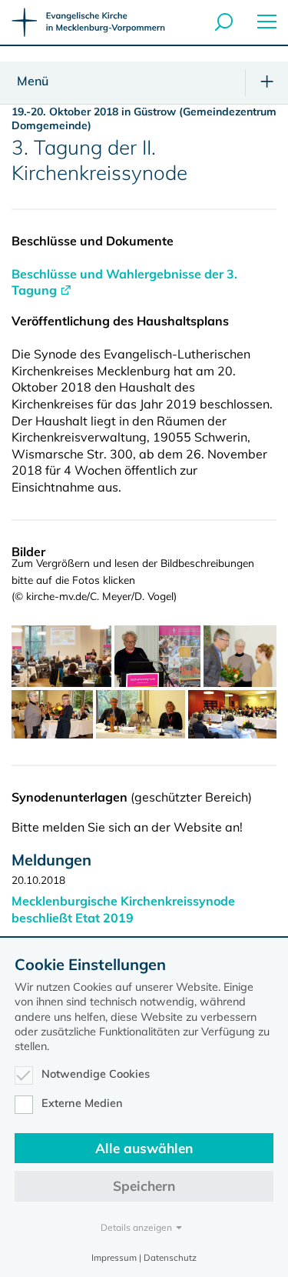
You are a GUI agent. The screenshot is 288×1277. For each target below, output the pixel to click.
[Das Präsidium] (140, 714)
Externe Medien (82, 1103)
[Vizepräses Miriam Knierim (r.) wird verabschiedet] (240, 656)
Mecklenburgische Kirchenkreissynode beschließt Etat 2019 (123, 909)
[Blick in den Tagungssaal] (61, 656)
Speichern (144, 1186)
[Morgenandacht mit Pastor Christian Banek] (157, 656)
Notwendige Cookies (95, 1074)
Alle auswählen (144, 1148)
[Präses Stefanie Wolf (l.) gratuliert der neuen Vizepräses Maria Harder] (52, 714)
